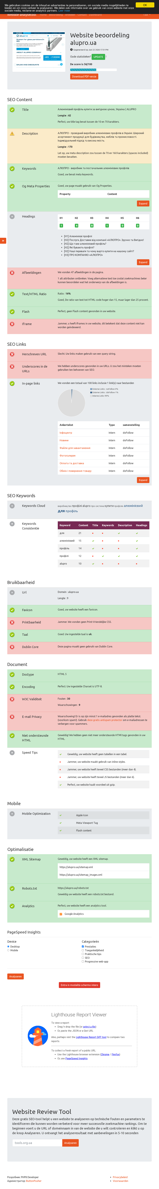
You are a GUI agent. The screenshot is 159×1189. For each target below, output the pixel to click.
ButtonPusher (33, 1180)
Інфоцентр (66, 432)
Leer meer (64, 10)
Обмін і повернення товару (75, 470)
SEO (87, 957)
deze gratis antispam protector (104, 720)
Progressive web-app (96, 961)
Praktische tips (93, 954)
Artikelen (70, 14)
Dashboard (95, 14)
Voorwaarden (120, 1180)
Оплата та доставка (72, 463)
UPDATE (98, 56)
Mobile (14, 950)
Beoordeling (56, 14)
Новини (64, 440)
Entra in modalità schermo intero (79, 985)
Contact (82, 14)
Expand (143, 203)
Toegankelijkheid (94, 950)
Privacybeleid (120, 1177)
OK (145, 5)
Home (43, 14)
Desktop (15, 946)
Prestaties (90, 946)
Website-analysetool (21, 14)
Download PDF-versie (84, 76)
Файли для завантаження (75, 448)
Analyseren (15, 976)
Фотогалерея (67, 455)
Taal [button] (146, 14)
